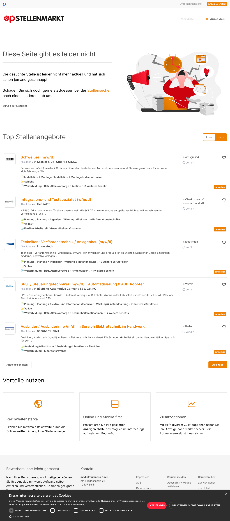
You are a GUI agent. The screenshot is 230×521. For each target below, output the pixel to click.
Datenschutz (143, 488)
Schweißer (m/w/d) (38, 157)
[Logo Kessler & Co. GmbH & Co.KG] (9, 159)
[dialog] (115, 505)
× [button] (226, 493)
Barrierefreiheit (206, 477)
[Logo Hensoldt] (9, 201)
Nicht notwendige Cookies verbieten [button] (195, 505)
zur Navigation (206, 482)
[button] (220, 157)
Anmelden (217, 19)
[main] (115, 242)
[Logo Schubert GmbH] (9, 328)
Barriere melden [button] (176, 477)
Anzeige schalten (217, 4)
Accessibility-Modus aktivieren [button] (179, 484)
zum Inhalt (204, 488)
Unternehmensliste (191, 3)
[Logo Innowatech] (9, 244)
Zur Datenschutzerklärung (71, 504)
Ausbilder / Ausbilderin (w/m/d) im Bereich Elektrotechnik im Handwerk (83, 326)
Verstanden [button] (157, 505)
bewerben (220, 187)
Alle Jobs (26, 161)
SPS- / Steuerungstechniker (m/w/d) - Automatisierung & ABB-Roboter (82, 284)
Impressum (142, 477)
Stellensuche (98, 90)
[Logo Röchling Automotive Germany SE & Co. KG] (9, 286)
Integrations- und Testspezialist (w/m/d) (56, 199)
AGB (138, 482)
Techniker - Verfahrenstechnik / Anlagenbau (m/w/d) (67, 242)
